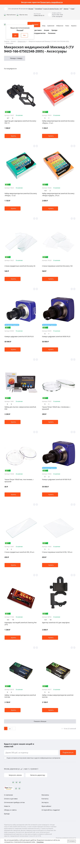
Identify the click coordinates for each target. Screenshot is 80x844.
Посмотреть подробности (51, 2)
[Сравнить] (37, 73)
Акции (46, 30)
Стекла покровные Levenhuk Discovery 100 (57, 266)
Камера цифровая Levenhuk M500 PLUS (56, 336)
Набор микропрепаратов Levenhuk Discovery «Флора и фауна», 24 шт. (58, 194)
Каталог (13, 41)
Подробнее (40, 842)
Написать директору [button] (37, 775)
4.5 (45, 191)
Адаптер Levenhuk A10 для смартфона (55, 623)
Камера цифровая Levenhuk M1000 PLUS (56, 479)
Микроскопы (22, 41)
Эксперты (45, 802)
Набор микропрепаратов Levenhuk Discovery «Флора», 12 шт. (21, 194)
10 (50, 620)
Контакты (45, 799)
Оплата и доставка (34, 30)
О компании (8, 795)
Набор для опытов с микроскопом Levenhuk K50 (20, 408)
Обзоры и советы (10, 810)
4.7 (8, 118)
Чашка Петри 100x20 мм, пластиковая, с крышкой (19, 480)
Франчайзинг (46, 806)
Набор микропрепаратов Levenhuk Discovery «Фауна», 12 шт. (58, 122)
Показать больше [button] (40, 721)
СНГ (61, 9)
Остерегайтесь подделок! (51, 810)
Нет (24, 35)
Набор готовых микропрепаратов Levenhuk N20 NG (57, 696)
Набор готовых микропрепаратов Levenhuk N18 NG (20, 696)
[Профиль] (43, 23)
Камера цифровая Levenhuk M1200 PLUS (19, 336)
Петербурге (38, 9)
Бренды (54, 30)
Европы (66, 9)
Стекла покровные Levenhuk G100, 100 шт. (57, 552)
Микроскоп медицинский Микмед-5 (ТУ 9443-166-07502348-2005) (49, 41)
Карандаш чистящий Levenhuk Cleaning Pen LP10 (21, 624)
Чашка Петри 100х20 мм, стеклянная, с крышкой (56, 408)
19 (13, 620)
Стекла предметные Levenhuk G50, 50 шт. (19, 552)
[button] (10, 15)
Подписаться (68, 752)
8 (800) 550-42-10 (39, 15)
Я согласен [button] (71, 841)
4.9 (8, 620)
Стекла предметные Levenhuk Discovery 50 (20, 266)
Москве (31, 9)
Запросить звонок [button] (15, 775)
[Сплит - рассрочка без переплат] (8, 112)
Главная (6, 41)
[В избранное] (34, 73)
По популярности (10, 69)
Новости (7, 806)
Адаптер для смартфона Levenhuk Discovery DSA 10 (20, 122)
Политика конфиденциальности (66, 838)
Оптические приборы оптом (14, 802)
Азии (72, 9)
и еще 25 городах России (51, 9)
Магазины (45, 795)
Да (15, 35)
